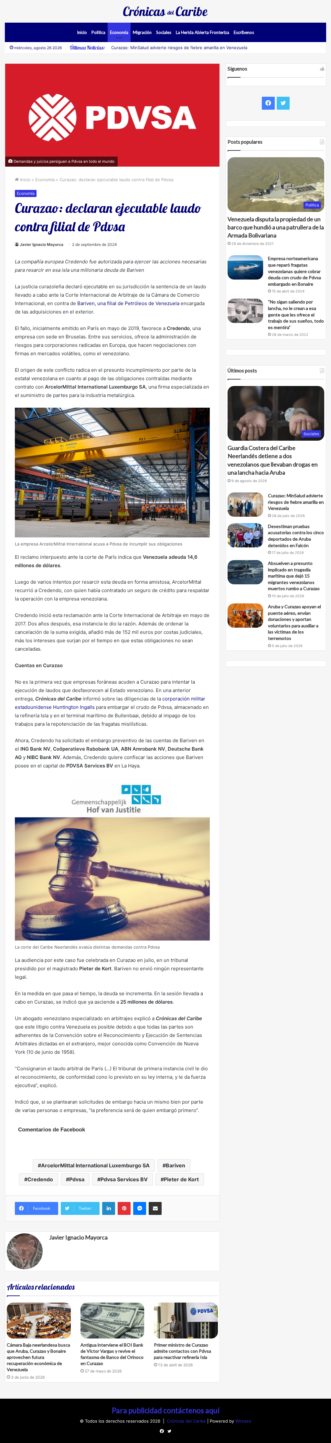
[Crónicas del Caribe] (165, 11)
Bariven (175, 1165)
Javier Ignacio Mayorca (41, 244)
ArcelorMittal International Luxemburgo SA (95, 1165)
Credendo (40, 1179)
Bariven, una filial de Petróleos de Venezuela (128, 303)
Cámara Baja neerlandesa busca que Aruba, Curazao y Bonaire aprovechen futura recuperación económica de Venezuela (38, 1357)
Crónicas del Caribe (187, 1421)
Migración (142, 32)
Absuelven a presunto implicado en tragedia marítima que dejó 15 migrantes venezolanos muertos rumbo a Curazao (294, 575)
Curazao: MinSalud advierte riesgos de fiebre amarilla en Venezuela (179, 47)
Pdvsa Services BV (124, 1179)
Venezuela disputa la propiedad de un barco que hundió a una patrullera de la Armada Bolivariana (276, 227)
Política (98, 32)
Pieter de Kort (181, 1179)
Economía (119, 32)
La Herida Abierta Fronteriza (202, 32)
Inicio (82, 32)
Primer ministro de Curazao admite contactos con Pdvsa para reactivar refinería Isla (182, 1351)
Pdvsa (76, 1179)
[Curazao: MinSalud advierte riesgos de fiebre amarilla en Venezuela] (245, 504)
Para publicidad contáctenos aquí (165, 1410)
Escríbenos (244, 32)
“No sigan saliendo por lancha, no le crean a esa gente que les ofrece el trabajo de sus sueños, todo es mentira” (296, 314)
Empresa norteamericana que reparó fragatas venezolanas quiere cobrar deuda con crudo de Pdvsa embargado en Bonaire (294, 271)
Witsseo (243, 1421)
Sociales (163, 32)
